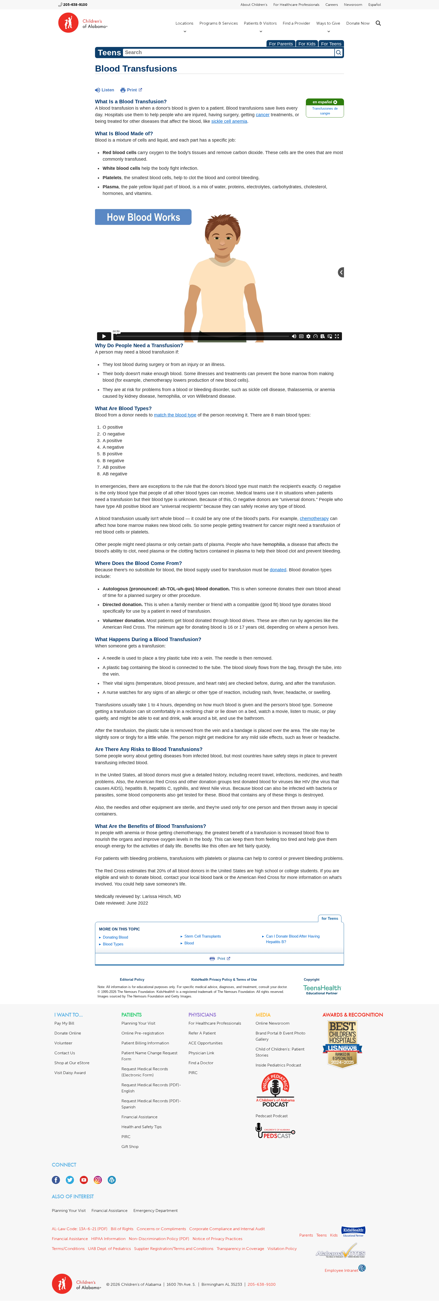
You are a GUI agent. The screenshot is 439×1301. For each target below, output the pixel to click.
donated (278, 569)
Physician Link (201, 1052)
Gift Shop (129, 1146)
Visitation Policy (282, 1248)
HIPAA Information (108, 1238)
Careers (331, 5)
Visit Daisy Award (70, 1072)
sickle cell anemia (229, 121)
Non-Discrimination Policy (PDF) (159, 1238)
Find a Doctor (201, 1062)
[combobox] (228, 52)
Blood (189, 943)
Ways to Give (328, 23)
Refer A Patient (202, 1033)
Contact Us (64, 1052)
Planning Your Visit (138, 1023)
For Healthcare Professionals (296, 5)
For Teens (331, 43)
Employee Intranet (341, 1270)
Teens (321, 1235)
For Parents (281, 43)
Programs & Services (218, 23)
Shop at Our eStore (71, 1062)
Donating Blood (115, 937)
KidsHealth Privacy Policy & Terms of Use (224, 979)
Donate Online (67, 1033)
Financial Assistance (139, 1116)
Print (132, 90)
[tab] (329, 918)
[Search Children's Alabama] (378, 23)
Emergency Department (155, 1210)
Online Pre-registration (142, 1033)
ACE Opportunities (206, 1043)
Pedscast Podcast (272, 1115)
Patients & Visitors (260, 23)
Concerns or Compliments (161, 1228)
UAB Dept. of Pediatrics (109, 1248)
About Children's (254, 5)
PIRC (126, 1136)
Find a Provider (296, 23)
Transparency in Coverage (240, 1248)
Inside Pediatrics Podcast (278, 1065)
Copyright (311, 979)
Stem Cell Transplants (202, 936)
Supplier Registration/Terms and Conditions (173, 1248)
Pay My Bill (64, 1023)
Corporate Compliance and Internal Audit (227, 1228)
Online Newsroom (273, 1023)
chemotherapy (314, 518)
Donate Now (358, 23)
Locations (184, 23)
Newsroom (353, 5)
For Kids (307, 43)
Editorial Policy (132, 979)
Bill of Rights (122, 1228)
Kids (334, 1235)
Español (374, 5)
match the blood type (175, 415)
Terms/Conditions (68, 1248)
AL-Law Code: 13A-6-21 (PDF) (79, 1228)
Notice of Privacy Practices (217, 1238)
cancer (263, 114)
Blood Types (113, 944)
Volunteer (63, 1043)
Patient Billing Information (145, 1043)
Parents (306, 1235)
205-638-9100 (75, 5)
